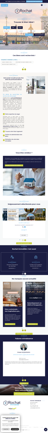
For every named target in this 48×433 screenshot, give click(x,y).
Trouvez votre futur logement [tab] (13, 131)
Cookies (42, 427)
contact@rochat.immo (35, 407)
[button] (25, 69)
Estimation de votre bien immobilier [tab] (12, 140)
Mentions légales (24, 427)
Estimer (20, 27)
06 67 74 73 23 (22, 358)
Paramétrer (5, 429)
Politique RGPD (35, 427)
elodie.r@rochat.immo (24, 359)
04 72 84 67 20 (34, 406)
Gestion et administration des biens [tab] (13, 135)
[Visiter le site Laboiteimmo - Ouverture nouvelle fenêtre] (26, 430)
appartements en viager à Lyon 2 (10, 126)
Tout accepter (15, 429)
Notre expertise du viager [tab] (12, 114)
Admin (30, 427)
